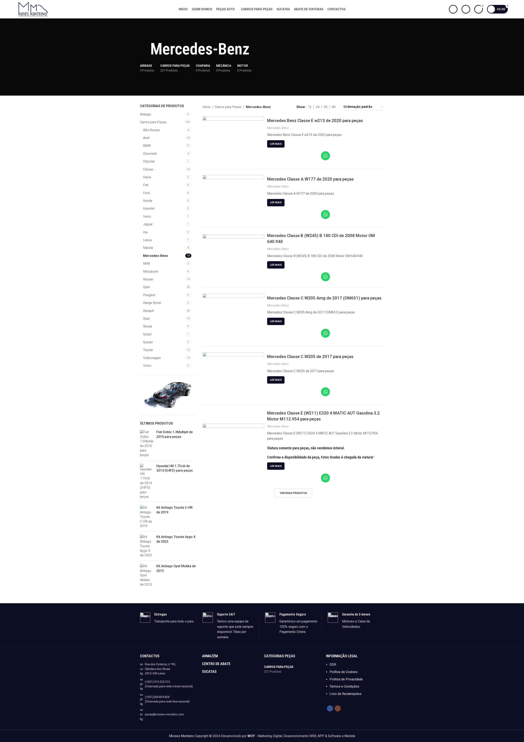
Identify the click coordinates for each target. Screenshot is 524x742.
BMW (147, 146)
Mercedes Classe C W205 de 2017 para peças (310, 356)
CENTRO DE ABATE (216, 664)
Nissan (148, 279)
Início (207, 107)
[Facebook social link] (330, 708)
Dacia (147, 177)
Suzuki (148, 342)
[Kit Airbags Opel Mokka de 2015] (146, 575)
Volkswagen (152, 358)
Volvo (147, 366)
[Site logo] (33, 9)
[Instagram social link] (338, 708)
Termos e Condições (344, 686)
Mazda (148, 248)
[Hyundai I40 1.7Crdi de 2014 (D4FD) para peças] (146, 481)
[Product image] (233, 139)
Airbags (145, 114)
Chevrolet (150, 154)
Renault (148, 311)
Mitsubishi (150, 271)
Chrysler (149, 161)
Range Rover (152, 303)
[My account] (466, 9)
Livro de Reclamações (345, 694)
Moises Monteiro (181, 736)
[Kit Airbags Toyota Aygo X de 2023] (146, 546)
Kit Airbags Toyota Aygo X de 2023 (175, 539)
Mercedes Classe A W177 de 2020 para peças (310, 179)
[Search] (453, 9)
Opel (146, 287)
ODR (333, 664)
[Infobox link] (168, 618)
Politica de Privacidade (346, 679)
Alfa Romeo (151, 130)
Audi (146, 138)
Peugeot (149, 295)
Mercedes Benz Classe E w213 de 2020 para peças (315, 120)
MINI (146, 263)
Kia (145, 232)
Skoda (147, 326)
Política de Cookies (344, 672)
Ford (146, 193)
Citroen (148, 169)
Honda (147, 201)
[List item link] (169, 684)
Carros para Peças (153, 122)
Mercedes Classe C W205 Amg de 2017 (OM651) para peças (324, 298)
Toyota (148, 350)
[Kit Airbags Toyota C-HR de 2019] (146, 516)
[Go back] (145, 49)
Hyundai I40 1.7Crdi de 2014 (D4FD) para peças (174, 468)
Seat (146, 319)
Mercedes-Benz (155, 256)
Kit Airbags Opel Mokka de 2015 (176, 568)
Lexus (147, 240)
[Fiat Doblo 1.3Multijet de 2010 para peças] (146, 443)
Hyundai (149, 208)
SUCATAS (209, 671)
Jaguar (148, 224)
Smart (147, 334)
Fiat (145, 185)
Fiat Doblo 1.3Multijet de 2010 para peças (174, 434)
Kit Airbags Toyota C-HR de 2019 (174, 510)
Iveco (147, 216)
